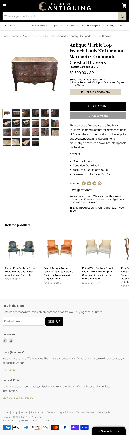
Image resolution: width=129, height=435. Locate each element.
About (24, 412)
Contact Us (9, 370)
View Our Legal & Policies (18, 397)
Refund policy (104, 412)
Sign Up (54, 321)
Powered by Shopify (43, 420)
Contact (51, 412)
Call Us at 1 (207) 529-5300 (97, 209)
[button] (98, 115)
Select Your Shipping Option (86, 79)
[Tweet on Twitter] (89, 183)
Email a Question (83, 207)
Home (6, 36)
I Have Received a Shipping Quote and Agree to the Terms (97, 84)
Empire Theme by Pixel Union (17, 420)
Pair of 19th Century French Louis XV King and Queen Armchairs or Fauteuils (20, 271)
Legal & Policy (66, 412)
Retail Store (37, 412)
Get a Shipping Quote (97, 92)
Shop (15, 412)
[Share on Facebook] (84, 183)
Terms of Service (85, 412)
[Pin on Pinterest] (100, 183)
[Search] (122, 16)
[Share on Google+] (94, 183)
